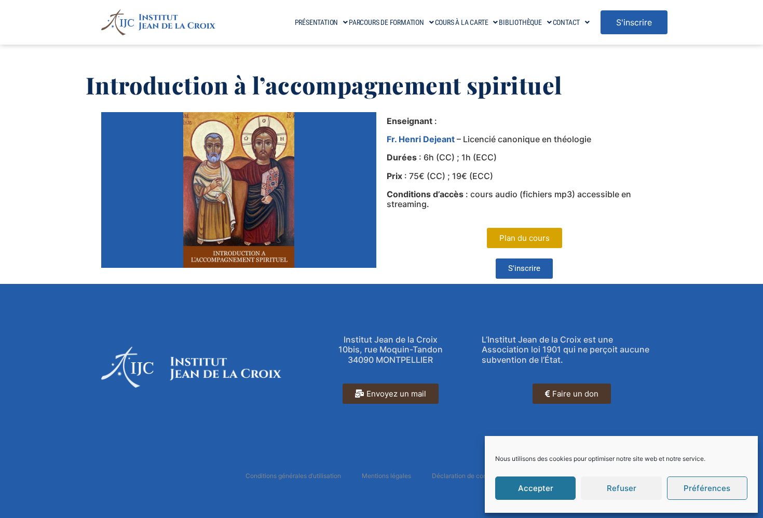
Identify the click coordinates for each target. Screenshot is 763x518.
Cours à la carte (461, 22)
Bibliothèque (520, 22)
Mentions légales (386, 476)
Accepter (535, 488)
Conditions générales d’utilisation (293, 476)
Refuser (621, 488)
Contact (566, 22)
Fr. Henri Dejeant (421, 139)
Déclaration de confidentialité (474, 476)
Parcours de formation (386, 22)
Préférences (707, 488)
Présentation (316, 22)
